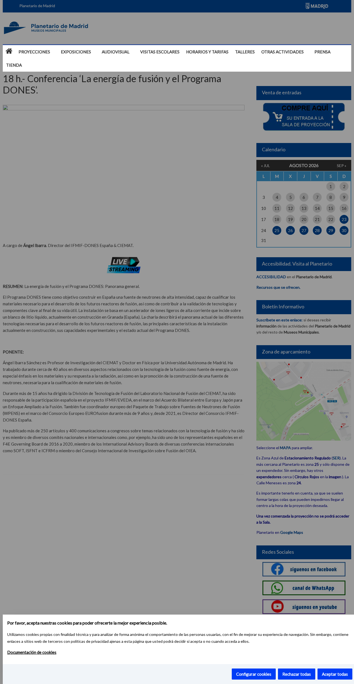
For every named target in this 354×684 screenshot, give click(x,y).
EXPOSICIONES (76, 51)
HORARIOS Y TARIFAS (207, 51)
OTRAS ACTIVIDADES (282, 51)
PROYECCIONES (34, 51)
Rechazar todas (296, 674)
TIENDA (14, 65)
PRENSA (322, 51)
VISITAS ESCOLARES (159, 51)
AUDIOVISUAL (115, 51)
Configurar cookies (253, 674)
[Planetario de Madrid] (9, 51)
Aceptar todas (335, 674)
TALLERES (245, 51)
